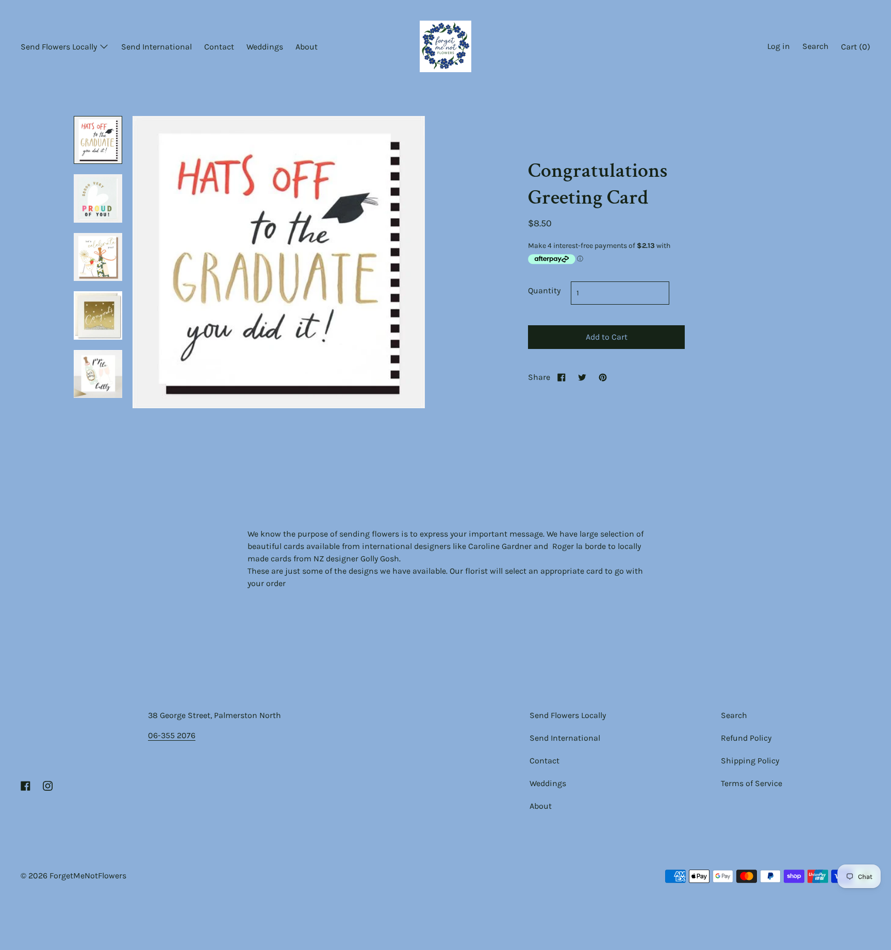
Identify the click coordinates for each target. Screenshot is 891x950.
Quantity (544, 290)
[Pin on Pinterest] (602, 377)
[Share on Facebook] (561, 377)
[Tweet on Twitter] (582, 377)
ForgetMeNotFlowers (88, 875)
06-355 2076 (171, 735)
